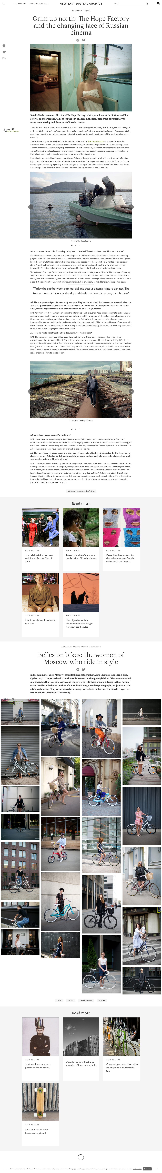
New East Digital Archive (81, 4)
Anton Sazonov (13, 131)
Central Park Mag (78, 685)
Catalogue (20, 4)
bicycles (102, 1000)
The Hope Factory (96, 141)
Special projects (39, 4)
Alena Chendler (15, 703)
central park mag (86, 1000)
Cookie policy (137, 1169)
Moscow (76, 647)
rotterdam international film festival (81, 491)
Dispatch (87, 10)
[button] (71, 245)
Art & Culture (77, 10)
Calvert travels (95, 647)
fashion (71, 1000)
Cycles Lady (36, 678)
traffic (59, 1000)
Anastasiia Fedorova (15, 701)
